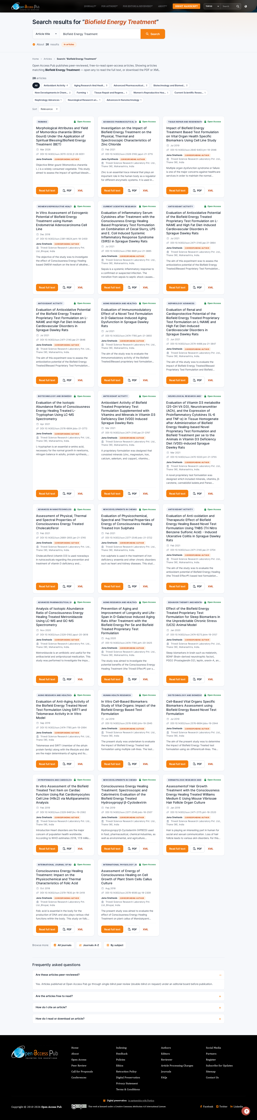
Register (211, 1059)
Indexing (121, 1047)
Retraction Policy (126, 1071)
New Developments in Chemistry (122, 509)
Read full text (47, 190)
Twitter (223, 1106)
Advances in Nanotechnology (55, 509)
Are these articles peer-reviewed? (58, 974)
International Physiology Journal (123, 864)
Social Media (213, 1047)
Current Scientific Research (119, 206)
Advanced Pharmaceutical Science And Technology (133, 122)
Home (35, 58)
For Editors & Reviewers (137, 6)
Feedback (121, 1053)
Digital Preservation (128, 1077)
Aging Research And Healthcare (121, 303)
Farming (42, 122)
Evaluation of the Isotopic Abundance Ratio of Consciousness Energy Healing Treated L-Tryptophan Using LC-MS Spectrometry (63, 411)
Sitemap (211, 1071)
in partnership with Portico (141, 1100)
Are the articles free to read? (54, 996)
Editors (165, 1053)
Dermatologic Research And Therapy (189, 780)
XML (80, 190)
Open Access (78, 1059)
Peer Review (78, 1065)
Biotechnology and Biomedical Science (61, 396)
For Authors (108, 6)
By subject (117, 945)
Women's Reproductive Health (55, 206)
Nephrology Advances (181, 303)
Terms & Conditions (128, 1089)
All (36, 85)
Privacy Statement (127, 1083)
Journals (89, 6)
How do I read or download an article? (60, 1018)
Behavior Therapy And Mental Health (189, 602)
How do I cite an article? (51, 1007)
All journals (65, 945)
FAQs (164, 1077)
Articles (48, 58)
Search (155, 34)
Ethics (119, 1065)
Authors (166, 1047)
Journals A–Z (91, 945)
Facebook (208, 1106)
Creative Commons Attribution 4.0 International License (140, 1106)
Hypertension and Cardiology (55, 780)
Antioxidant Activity (180, 206)
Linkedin (238, 1106)
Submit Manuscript (186, 6)
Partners (211, 1053)
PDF (69, 190)
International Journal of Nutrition (59, 864)
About (161, 6)
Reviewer (166, 1059)
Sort (34, 109)
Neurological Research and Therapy (189, 396)
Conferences (78, 1077)
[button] (212, 6)
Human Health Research (117, 695)
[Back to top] (245, 1111)
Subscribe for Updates (219, 1065)
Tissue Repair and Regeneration (186, 122)
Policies (120, 1059)
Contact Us (212, 1077)
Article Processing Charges (177, 1065)
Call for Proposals (82, 1071)
